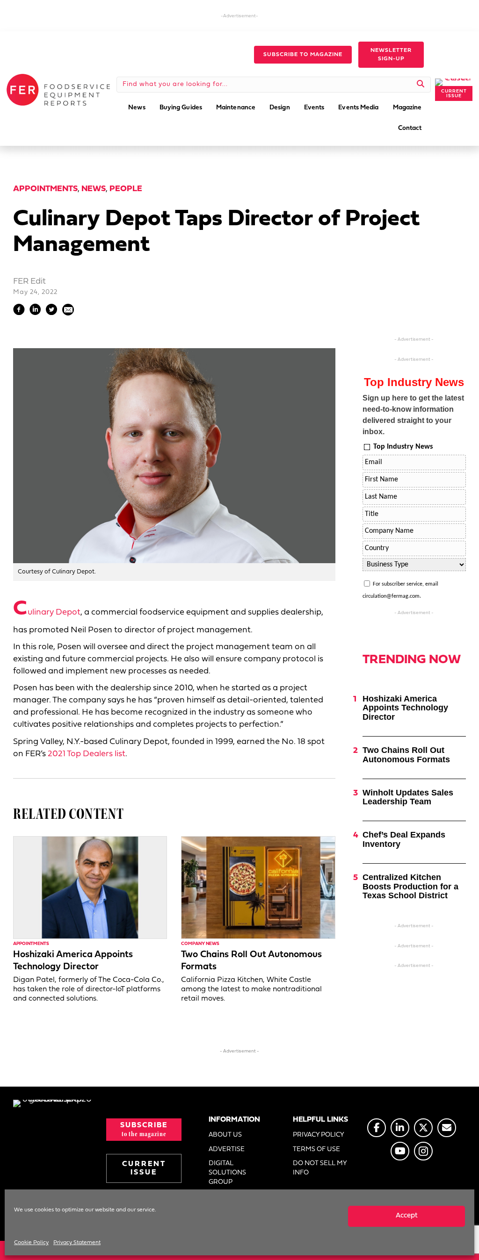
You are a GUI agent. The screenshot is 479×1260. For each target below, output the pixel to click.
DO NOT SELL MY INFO (320, 1168)
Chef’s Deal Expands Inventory (404, 839)
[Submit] (420, 84)
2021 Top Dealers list (86, 754)
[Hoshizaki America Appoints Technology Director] (90, 887)
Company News (200, 943)
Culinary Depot (46, 612)
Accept (407, 1215)
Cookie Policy (31, 1243)
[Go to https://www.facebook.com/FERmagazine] (376, 1127)
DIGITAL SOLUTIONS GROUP (227, 1173)
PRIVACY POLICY (318, 1134)
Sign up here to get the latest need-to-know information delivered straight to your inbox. (413, 415)
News (93, 189)
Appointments (45, 189)
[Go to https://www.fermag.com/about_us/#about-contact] (446, 1127)
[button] (303, 55)
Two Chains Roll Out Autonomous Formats (406, 754)
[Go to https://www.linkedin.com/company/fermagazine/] (400, 1127)
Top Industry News (403, 447)
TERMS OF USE (316, 1149)
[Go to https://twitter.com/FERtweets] (423, 1127)
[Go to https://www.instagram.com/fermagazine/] (423, 1151)
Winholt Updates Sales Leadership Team (408, 797)
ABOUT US (225, 1134)
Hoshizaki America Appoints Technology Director (405, 708)
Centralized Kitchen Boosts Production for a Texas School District (410, 887)
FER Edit (29, 281)
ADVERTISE (227, 1149)
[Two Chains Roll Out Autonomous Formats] (257, 887)
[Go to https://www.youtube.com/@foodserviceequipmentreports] (400, 1151)
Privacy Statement (77, 1243)
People (125, 189)
